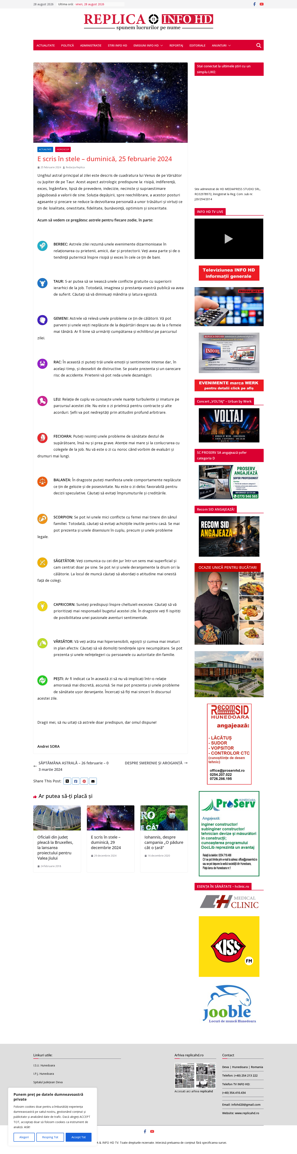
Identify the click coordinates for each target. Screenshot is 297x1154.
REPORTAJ (176, 45)
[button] (161, 45)
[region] (52, 1117)
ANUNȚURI (219, 45)
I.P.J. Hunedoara (43, 1074)
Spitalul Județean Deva (48, 1082)
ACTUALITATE (46, 45)
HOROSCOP (63, 149)
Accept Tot (79, 1137)
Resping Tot (50, 1137)
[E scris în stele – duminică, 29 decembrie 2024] (110, 808)
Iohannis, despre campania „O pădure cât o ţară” (163, 842)
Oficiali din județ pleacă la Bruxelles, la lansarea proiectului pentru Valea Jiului (55, 847)
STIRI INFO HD (117, 45)
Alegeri (24, 1137)
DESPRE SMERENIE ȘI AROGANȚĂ (153, 763)
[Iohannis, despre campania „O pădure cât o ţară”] (164, 808)
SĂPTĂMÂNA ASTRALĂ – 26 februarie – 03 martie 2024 (73, 766)
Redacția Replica (75, 167)
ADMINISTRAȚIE (90, 45)
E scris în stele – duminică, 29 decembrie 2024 (106, 842)
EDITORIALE (197, 45)
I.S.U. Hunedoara (44, 1065)
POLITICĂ (67, 45)
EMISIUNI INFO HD (146, 45)
